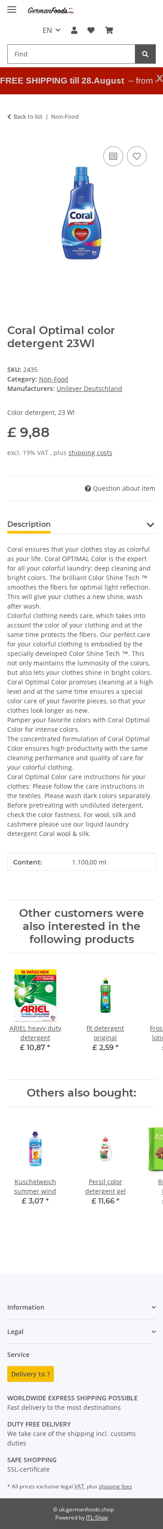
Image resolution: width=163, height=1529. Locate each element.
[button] (74, 30)
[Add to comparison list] (113, 156)
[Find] (145, 54)
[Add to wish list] (137, 156)
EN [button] (47, 30)
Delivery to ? (30, 1374)
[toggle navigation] (11, 5)
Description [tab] (29, 524)
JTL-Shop (97, 1517)
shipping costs (90, 452)
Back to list (28, 116)
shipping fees (115, 1486)
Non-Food (53, 379)
